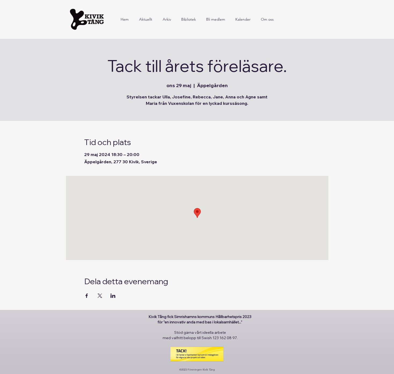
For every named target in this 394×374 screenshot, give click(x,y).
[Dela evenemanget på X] (99, 296)
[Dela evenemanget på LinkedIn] (113, 296)
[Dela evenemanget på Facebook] (86, 296)
